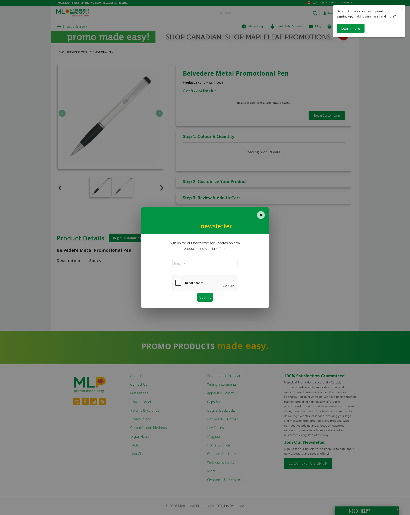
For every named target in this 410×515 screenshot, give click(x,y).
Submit (205, 297)
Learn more (350, 28)
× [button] (401, 9)
